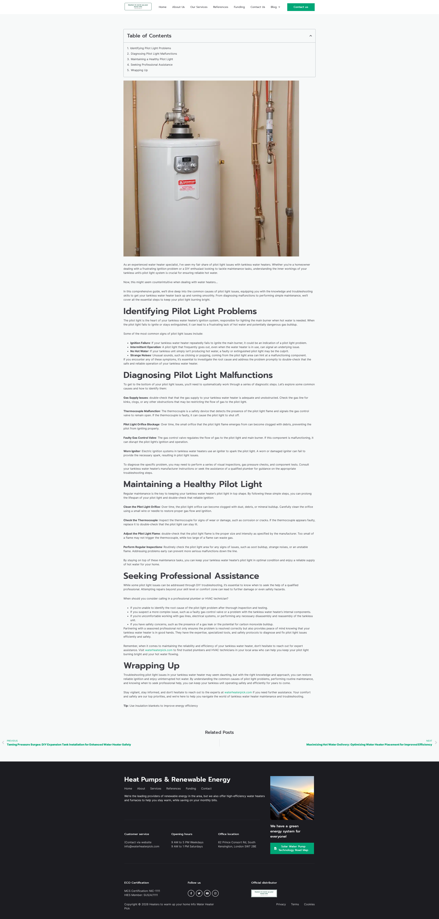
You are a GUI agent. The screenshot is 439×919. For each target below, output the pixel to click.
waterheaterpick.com (159, 650)
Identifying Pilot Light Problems (150, 48)
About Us (178, 7)
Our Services (198, 7)
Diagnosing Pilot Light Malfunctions (154, 53)
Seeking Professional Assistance (152, 64)
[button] (275, 7)
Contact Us (258, 7)
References (220, 7)
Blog (274, 7)
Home (163, 7)
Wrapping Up (139, 70)
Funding (239, 7)
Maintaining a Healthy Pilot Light (152, 59)
